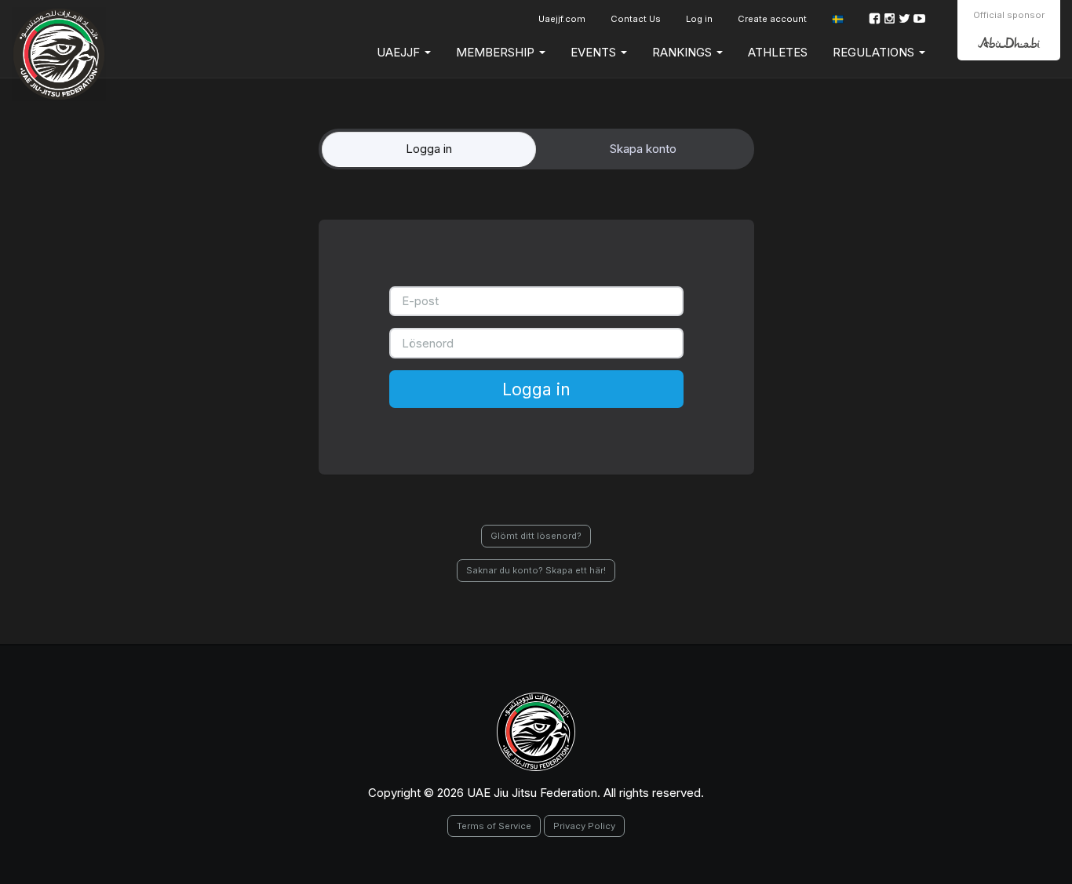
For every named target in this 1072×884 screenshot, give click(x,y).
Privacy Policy (584, 825)
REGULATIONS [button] (875, 52)
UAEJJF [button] (400, 52)
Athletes (778, 52)
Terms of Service (494, 825)
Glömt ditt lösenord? (536, 535)
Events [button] (595, 52)
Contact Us (636, 18)
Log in (699, 18)
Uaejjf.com (561, 18)
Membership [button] (497, 52)
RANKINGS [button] (683, 52)
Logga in (536, 389)
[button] (837, 19)
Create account (772, 18)
